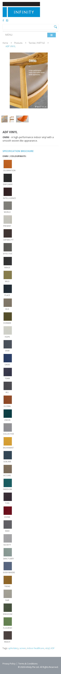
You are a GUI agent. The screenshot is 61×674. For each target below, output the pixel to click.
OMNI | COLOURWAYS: (14, 156)
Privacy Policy (9, 663)
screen (22, 648)
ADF (52, 648)
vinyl (47, 648)
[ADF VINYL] (7, 119)
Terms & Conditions (27, 663)
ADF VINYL (10, 46)
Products (18, 43)
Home (5, 43)
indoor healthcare (35, 648)
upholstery (13, 648)
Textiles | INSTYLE (37, 43)
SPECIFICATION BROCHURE (18, 151)
